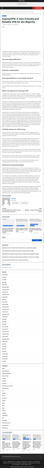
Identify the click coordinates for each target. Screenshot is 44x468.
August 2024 (4, 316)
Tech (37, 224)
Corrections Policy (36, 461)
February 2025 (5, 304)
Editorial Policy (31, 463)
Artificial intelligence (6, 373)
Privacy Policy (24, 461)
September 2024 (5, 314)
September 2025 (5, 294)
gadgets (18, 225)
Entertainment (5, 388)
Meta (3, 405)
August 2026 (4, 274)
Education (4, 383)
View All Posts (24, 203)
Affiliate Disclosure (12, 461)
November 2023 (5, 334)
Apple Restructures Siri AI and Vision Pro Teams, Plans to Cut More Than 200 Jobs (19, 247)
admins (4, 24)
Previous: (11, 210)
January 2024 (5, 329)
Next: (33, 210)
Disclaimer (18, 461)
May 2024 (4, 321)
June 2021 (4, 361)
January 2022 (5, 358)
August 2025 (4, 297)
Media (3, 403)
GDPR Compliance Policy (26, 464)
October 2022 (5, 356)
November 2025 (5, 289)
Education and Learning (7, 385)
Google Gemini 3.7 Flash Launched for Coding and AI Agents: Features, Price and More (20, 257)
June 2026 (4, 279)
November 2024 (5, 309)
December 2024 (5, 306)
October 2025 (5, 292)
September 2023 (5, 339)
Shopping (4, 413)
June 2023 (4, 346)
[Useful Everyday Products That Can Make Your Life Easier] (22, 223)
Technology (4, 15)
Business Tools (5, 225)
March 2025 (4, 302)
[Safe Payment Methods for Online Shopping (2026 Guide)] (35, 223)
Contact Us (30, 461)
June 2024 (4, 319)
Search (3, 237)
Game (3, 395)
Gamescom (4, 398)
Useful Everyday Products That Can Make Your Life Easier (22, 230)
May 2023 (4, 348)
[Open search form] (31, 8)
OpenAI (3, 410)
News (3, 408)
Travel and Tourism (6, 422)
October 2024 (5, 311)
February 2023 (5, 353)
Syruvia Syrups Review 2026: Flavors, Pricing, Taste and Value (15, 260)
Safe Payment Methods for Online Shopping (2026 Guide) (35, 230)
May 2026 (4, 282)
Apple (3, 368)
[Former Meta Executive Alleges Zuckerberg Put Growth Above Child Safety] (16, 437)
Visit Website (15, 203)
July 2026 (4, 277)
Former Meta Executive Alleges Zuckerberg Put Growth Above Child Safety (18, 250)
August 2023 (4, 341)
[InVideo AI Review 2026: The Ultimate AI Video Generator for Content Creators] (8, 223)
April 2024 (4, 324)
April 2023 (4, 351)
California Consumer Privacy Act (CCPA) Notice (12, 463)
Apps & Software (5, 371)
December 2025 (5, 287)
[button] (2, 8)
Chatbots (4, 380)
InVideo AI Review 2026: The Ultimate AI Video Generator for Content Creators (8, 230)
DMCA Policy (25, 463)
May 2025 (4, 299)
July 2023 (4, 344)
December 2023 (5, 331)
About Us (5, 461)
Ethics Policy (37, 463)
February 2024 (5, 326)
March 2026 (4, 284)
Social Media (5, 415)
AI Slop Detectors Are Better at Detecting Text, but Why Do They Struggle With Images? (20, 254)
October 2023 (5, 336)
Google (3, 400)
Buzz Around (39, 8)
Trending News (5, 425)
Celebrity (4, 378)
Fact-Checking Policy (16, 464)
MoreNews (26, 466)
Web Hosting (5, 427)
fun (3, 390)
